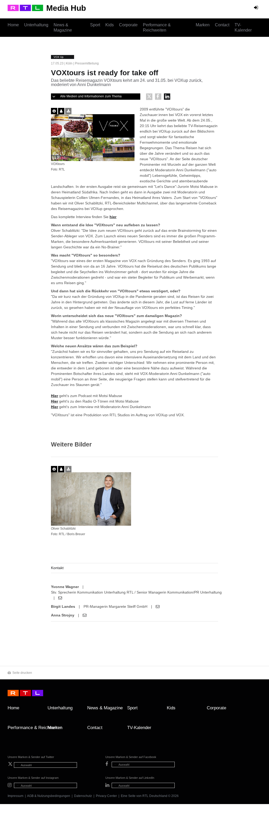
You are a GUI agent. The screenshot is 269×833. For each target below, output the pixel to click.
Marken (203, 25)
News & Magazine (63, 27)
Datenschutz (83, 796)
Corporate (128, 25)
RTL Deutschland (154, 796)
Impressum (15, 796)
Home (13, 25)
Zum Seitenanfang (256, 710)
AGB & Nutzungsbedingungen (48, 796)
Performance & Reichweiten (157, 27)
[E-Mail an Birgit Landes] (157, 606)
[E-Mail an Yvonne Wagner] (60, 598)
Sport (95, 25)
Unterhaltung (36, 25)
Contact (222, 25)
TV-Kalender (243, 27)
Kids (109, 25)
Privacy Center (106, 796)
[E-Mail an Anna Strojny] (84, 615)
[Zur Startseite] (25, 8)
